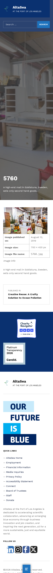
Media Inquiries (15, 472)
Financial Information (18, 467)
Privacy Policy (14, 476)
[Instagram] (18, 549)
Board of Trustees (16, 490)
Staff (9, 495)
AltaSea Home (14, 457)
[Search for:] (20, 24)
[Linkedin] (10, 549)
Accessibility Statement (19, 481)
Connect (11, 486)
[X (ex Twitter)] (33, 549)
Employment (13, 462)
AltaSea (19, 7)
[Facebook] (26, 549)
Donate (10, 500)
